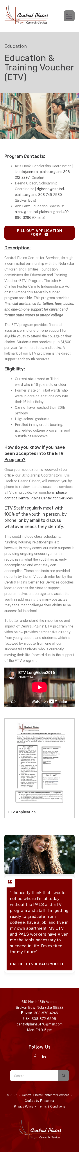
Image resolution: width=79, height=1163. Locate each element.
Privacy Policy (23, 1106)
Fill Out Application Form (39, 233)
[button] (69, 15)
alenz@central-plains (32, 212)
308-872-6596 (44, 1019)
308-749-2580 (50, 195)
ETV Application (22, 812)
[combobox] (34, 1075)
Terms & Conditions (51, 1106)
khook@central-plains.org (35, 172)
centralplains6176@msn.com (40, 1024)
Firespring (47, 1100)
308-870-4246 (46, 1013)
